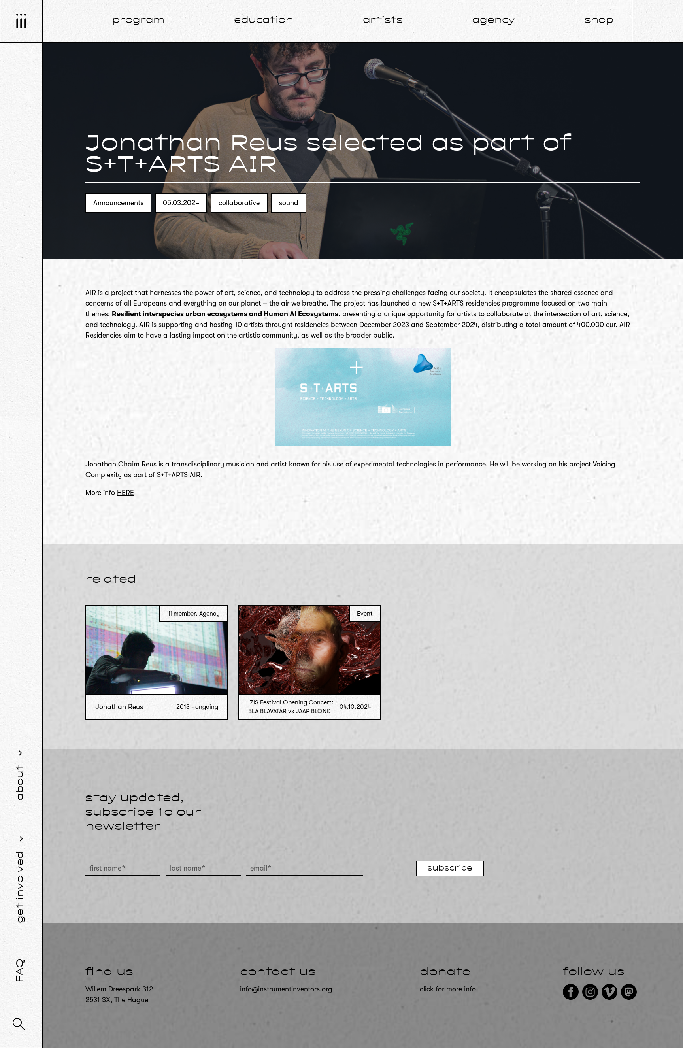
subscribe (449, 868)
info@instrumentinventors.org (286, 989)
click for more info (448, 989)
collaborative (239, 203)
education (263, 20)
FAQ (20, 970)
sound (288, 203)
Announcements (118, 203)
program (138, 20)
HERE (125, 493)
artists (383, 20)
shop (599, 20)
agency (493, 20)
